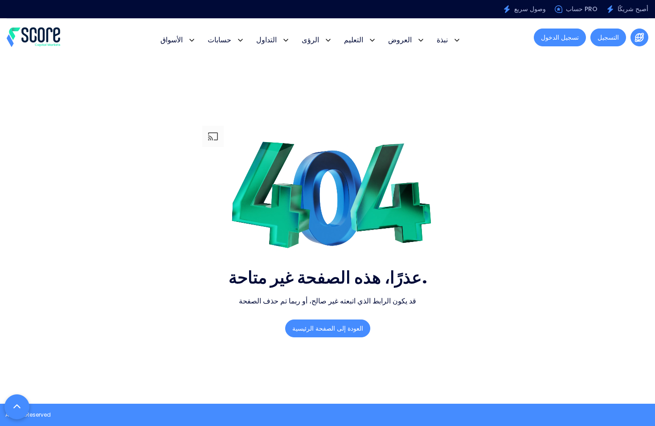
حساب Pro (582, 8)
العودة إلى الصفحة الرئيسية (327, 328)
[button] (639, 37)
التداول (266, 40)
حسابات (219, 40)
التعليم (353, 40)
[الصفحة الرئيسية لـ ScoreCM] (33, 37)
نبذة (442, 40)
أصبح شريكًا (633, 8)
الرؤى (310, 40)
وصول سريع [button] (530, 8)
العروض (400, 40)
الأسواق (171, 40)
